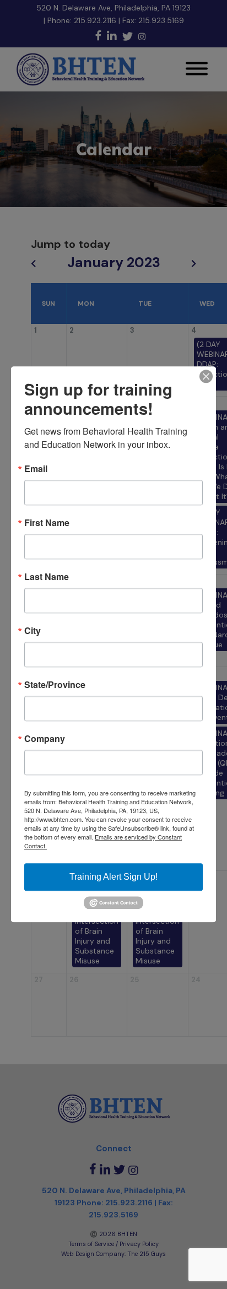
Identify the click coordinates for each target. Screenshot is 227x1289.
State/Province (54, 684)
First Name (46, 522)
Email (35, 468)
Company (44, 738)
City (32, 630)
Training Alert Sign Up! (113, 876)
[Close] (206, 376)
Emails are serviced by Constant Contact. (103, 841)
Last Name (46, 576)
